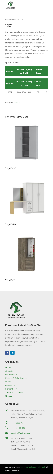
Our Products (11, 374)
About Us (9, 371)
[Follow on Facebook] (7, 353)
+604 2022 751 (17, 423)
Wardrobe (15, 19)
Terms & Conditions (14, 392)
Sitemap (8, 396)
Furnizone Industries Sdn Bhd (32, 467)
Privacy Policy (11, 388)
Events (8, 381)
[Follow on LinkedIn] (12, 353)
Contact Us (10, 385)
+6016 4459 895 (18, 428)
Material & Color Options (16, 378)
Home (7, 19)
